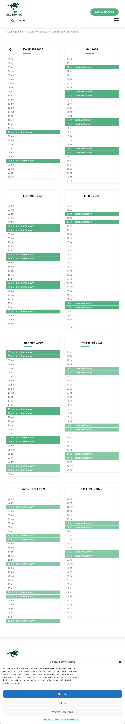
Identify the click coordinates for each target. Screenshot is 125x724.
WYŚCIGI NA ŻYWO (104, 12)
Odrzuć (62, 702)
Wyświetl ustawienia (63, 711)
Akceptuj (62, 694)
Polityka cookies (51, 719)
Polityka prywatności (70, 719)
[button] (120, 661)
